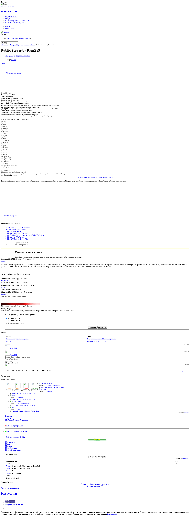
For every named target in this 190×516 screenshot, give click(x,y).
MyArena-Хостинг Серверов (16, 420)
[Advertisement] (95, 87)
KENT (13, 60)
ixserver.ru (9, 11)
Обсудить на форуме (13, 73)
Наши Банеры (11, 448)
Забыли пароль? (24, 38)
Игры (7, 444)
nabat (3, 261)
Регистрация (12, 38)
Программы (10, 442)
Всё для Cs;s (14, 45)
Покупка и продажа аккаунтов (17, 339)
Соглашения (112, 514)
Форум (8, 418)
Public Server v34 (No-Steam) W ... (24, 393)
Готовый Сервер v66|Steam (15, 229)
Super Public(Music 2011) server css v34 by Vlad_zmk (24, 235)
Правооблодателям (13, 450)
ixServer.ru (4, 45)
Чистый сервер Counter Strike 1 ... (53, 387)
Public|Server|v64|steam (13, 231)
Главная (8, 416)
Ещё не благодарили (9, 216)
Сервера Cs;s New (28, 45)
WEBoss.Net (185, 458)
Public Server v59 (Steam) (14, 237)
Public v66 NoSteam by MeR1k (16, 239)
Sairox (3, 294)
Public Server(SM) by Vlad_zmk (16, 233)
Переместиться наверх (10, 488)
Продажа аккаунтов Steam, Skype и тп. (101, 339)
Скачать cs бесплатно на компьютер (95, 484)
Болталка (9, 341)
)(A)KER (4, 280)
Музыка (8, 446)
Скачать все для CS (95, 486)
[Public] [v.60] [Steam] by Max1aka (17, 227)
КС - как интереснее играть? (98, 341)
